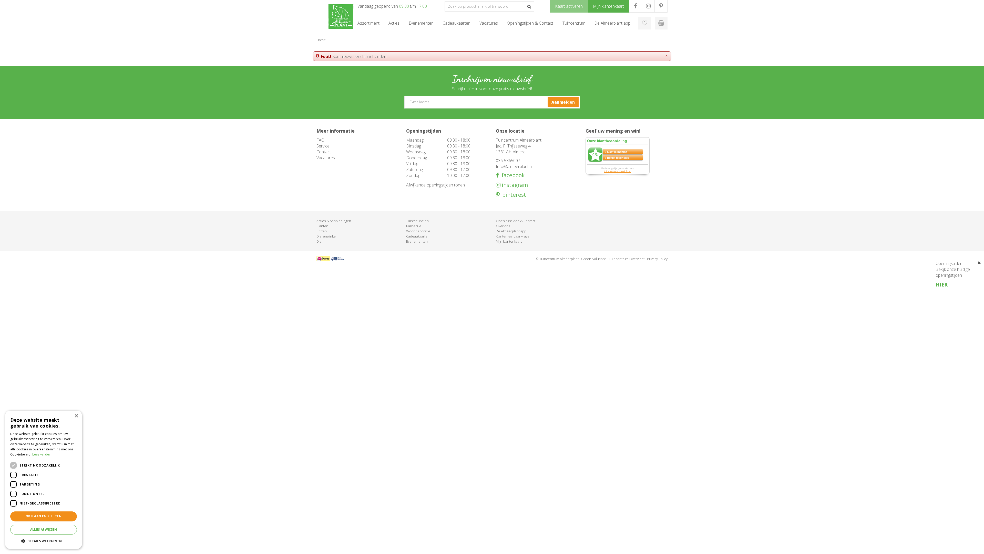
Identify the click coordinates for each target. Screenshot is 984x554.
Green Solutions (593, 258)
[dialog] (43, 480)
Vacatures (325, 158)
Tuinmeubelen (417, 221)
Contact (323, 152)
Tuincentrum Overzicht (626, 258)
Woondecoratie (418, 231)
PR (661, 6)
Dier (319, 241)
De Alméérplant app (511, 231)
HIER (942, 284)
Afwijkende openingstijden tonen (435, 185)
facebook (512, 175)
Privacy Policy (657, 258)
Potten (321, 231)
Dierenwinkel (326, 236)
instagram (514, 185)
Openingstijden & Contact (515, 221)
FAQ (320, 140)
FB (635, 6)
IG (648, 6)
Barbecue (413, 226)
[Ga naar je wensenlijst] (644, 23)
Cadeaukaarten (417, 236)
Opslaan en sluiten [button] (43, 516)
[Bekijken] (661, 23)
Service (323, 146)
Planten (322, 226)
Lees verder (41, 454)
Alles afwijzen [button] (43, 529)
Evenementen (417, 241)
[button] (43, 541)
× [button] (76, 416)
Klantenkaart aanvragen (513, 236)
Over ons (503, 226)
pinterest (513, 194)
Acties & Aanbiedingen (333, 221)
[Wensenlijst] (644, 23)
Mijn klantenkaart (509, 241)
